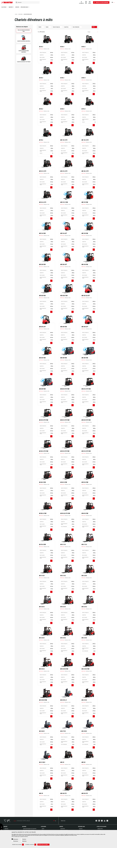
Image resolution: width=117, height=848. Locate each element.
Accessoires (43, 826)
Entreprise (80, 828)
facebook (95, 820)
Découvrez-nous (81, 826)
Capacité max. (42, 117)
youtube (104, 820)
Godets (43, 828)
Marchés (5, 826)
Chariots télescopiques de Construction (29, 828)
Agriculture (6, 828)
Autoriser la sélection (29, 844)
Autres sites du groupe (101, 826)
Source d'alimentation (64, 526)
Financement (62, 828)
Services (61, 826)
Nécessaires (15, 839)
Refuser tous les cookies (16, 844)
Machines (24, 826)
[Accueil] (7, 2)
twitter (106, 820)
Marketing (24, 841)
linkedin (98, 820)
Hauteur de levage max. (43, 52)
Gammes (41, 153)
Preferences (15, 841)
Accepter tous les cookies (43, 844)
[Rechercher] (16, 2)
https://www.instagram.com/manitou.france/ (101, 820)
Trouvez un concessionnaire (102, 2)
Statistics (24, 839)
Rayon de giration (42, 57)
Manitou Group (100, 828)
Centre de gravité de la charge (43, 60)
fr (54, 820)
